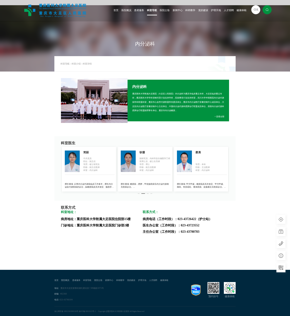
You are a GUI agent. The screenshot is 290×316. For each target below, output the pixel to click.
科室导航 (152, 10)
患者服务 (139, 10)
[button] (139, 193)
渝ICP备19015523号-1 (87, 311)
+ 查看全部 (219, 116)
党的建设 (203, 10)
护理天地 (216, 10)
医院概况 (126, 10)
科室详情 (87, 63)
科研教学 (190, 10)
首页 (116, 10)
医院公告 (165, 10)
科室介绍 (76, 63)
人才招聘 (229, 10)
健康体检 (241, 10)
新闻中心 (178, 10)
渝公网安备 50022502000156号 (66, 311)
